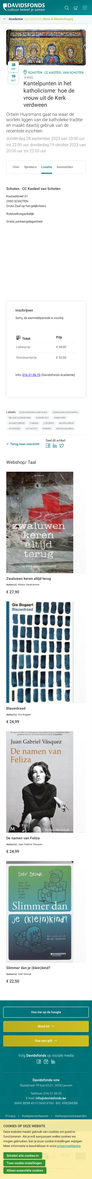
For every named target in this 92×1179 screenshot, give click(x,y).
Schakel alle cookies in (23, 1155)
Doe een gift (44, 1040)
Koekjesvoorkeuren (35, 1116)
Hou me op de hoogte (46, 1012)
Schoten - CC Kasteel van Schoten (56, 72)
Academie (16, 19)
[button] (85, 7)
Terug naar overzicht (25, 444)
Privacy (10, 1116)
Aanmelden (65, 167)
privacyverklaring (69, 1146)
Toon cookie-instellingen (24, 1163)
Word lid (44, 1026)
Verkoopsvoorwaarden (71, 1116)
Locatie (46, 167)
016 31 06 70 (31, 375)
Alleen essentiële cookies (25, 1170)
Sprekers (30, 167)
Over (16, 167)
